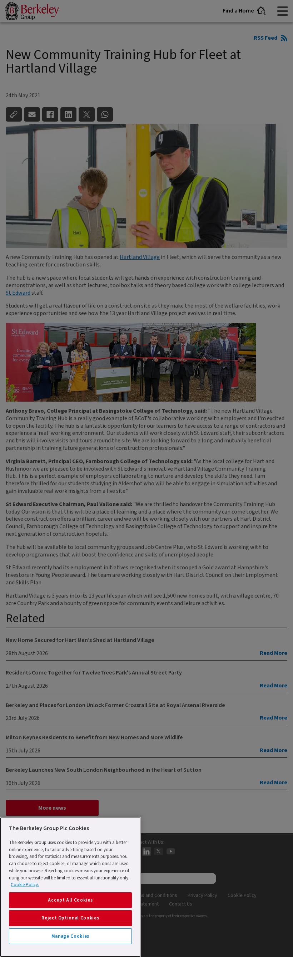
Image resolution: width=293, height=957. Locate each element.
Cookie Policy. (25, 885)
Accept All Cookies (70, 900)
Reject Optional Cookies (70, 918)
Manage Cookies (70, 936)
